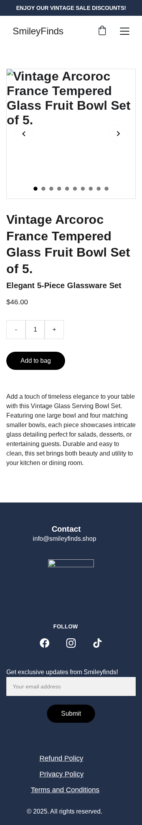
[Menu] (124, 31)
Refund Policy (61, 758)
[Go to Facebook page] (44, 643)
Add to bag (36, 360)
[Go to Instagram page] (71, 643)
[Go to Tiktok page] (97, 643)
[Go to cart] (102, 31)
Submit (71, 713)
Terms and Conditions (65, 790)
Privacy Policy (61, 774)
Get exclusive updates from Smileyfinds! (62, 672)
